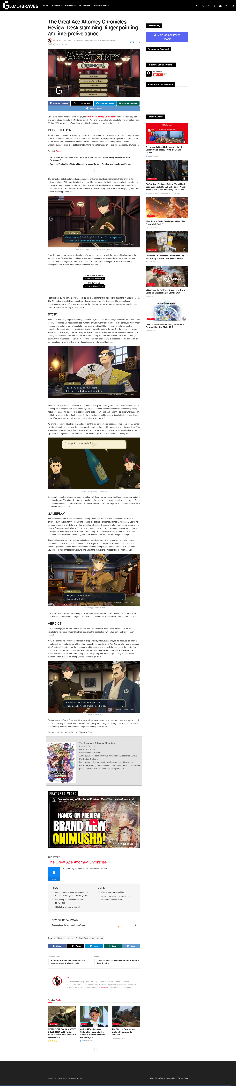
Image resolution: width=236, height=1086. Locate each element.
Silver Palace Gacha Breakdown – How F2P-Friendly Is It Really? (165, 222)
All (75, 40)
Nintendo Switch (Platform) (87, 40)
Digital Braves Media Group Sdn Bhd (70, 1078)
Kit (57, 40)
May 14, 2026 (151, 330)
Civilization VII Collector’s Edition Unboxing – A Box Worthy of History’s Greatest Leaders (167, 257)
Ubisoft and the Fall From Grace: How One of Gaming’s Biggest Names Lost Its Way (165, 291)
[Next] (96, 170)
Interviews (69, 5)
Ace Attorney (59, 938)
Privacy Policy (183, 1078)
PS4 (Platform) (103, 40)
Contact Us (171, 1078)
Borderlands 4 (101, 5)
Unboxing (152, 179)
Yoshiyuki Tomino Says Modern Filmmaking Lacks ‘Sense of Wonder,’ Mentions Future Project (90, 164)
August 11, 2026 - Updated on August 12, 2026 (163, 193)
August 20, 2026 (87, 1041)
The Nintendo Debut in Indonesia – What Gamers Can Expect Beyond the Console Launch (164, 150)
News (45, 5)
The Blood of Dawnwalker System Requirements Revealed (123, 1032)
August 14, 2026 (152, 156)
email (103, 987)
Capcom (69, 938)
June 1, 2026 (151, 262)
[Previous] (92, 170)
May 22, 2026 (151, 296)
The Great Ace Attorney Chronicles (89, 938)
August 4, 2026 (152, 227)
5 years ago (66, 40)
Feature (151, 142)
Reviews (56, 5)
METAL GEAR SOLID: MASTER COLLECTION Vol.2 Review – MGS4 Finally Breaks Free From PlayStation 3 (90, 158)
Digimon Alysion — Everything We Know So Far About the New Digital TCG (165, 325)
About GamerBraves (157, 1078)
